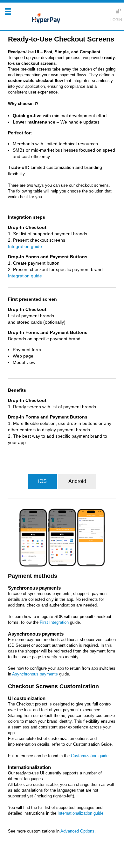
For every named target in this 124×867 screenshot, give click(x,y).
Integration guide (25, 246)
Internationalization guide (80, 813)
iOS (42, 481)
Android (77, 481)
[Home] (44, 19)
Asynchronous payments (35, 674)
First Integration (54, 622)
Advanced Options (77, 831)
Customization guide (89, 755)
